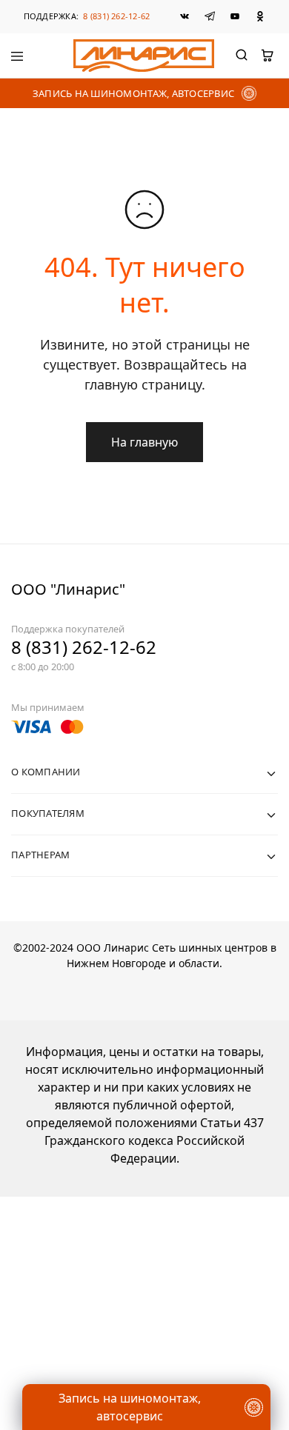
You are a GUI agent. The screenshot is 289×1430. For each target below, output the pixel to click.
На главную (144, 442)
